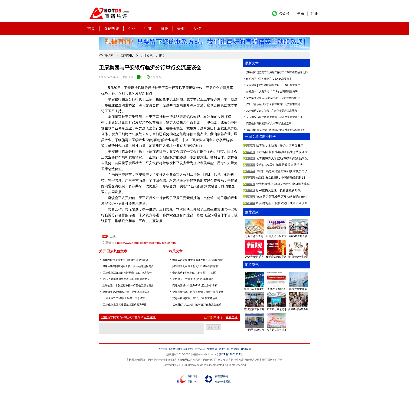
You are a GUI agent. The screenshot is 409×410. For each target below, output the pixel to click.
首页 (91, 28)
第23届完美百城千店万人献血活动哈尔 (281, 196)
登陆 (104, 317)
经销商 (235, 348)
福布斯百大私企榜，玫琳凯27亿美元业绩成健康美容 (275, 129)
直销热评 (111, 28)
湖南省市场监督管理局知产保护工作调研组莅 (197, 259)
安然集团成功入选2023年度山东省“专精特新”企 (273, 97)
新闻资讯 (127, 55)
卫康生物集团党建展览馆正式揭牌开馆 (124, 304)
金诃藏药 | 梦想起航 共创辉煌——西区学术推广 (273, 85)
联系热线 (188, 348)
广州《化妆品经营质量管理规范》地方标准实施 (273, 104)
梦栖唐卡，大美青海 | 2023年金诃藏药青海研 (272, 91)
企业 (131, 28)
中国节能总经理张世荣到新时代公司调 (282, 171)
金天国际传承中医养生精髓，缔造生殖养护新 (197, 291)
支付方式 (200, 348)
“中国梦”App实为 (254, 329)
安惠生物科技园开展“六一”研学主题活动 (194, 298)
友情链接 (175, 348)
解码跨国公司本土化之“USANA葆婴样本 (195, 266)
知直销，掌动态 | (276, 309)
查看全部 (232, 317)
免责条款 (212, 348)
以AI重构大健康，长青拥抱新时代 (278, 190)
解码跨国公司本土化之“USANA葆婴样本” (269, 78)
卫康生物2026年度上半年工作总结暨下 (124, 298)
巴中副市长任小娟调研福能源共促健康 (282, 152)
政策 (164, 28)
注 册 (314, 13)
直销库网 (246, 348)
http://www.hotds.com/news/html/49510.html (146, 242)
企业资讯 (147, 55)
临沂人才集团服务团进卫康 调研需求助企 (126, 279)
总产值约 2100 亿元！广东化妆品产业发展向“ (272, 110)
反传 (197, 28)
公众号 (284, 13)
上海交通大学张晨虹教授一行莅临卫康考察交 (128, 285)
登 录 (300, 13)
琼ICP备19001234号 (231, 354)
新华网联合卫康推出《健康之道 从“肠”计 (125, 259)
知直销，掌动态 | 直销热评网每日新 (279, 145)
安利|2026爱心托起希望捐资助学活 (279, 164)
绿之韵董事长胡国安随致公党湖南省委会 (283, 184)
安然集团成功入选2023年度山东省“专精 (194, 285)
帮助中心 (224, 348)
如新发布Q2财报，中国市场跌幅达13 (280, 177)
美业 (181, 28)
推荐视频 (252, 212)
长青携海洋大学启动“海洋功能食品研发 (282, 158)
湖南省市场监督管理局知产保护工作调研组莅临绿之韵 (277, 72)
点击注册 (150, 317)
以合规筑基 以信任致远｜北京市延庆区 (282, 203)
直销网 (108, 55)
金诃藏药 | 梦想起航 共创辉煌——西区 (194, 272)
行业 (148, 28)
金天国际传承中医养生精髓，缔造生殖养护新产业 (274, 117)
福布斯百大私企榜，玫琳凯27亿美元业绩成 (196, 304)
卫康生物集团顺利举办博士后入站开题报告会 (128, 266)
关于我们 (163, 348)
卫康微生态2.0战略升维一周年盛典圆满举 (126, 291)
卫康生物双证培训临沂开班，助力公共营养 (127, 272)
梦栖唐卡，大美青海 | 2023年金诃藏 (192, 279)
